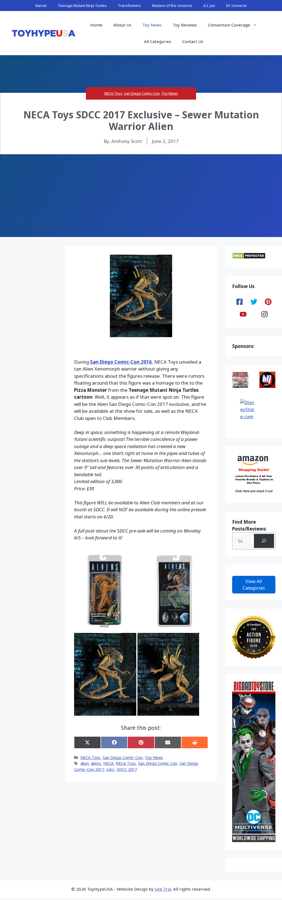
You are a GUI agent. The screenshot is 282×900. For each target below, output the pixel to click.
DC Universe (236, 5)
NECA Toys (113, 93)
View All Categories (254, 584)
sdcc (110, 769)
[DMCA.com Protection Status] (248, 257)
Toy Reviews (185, 25)
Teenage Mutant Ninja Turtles (82, 5)
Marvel (41, 5)
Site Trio (163, 889)
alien (84, 763)
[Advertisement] (141, 195)
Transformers (129, 5)
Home (96, 25)
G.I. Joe (209, 5)
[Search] (264, 541)
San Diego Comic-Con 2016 (121, 362)
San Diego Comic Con (157, 763)
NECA (108, 763)
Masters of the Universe (172, 5)
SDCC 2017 (127, 769)
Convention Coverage (229, 25)
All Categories (157, 41)
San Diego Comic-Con (142, 93)
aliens (96, 763)
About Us (122, 25)
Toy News (152, 25)
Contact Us (192, 41)
